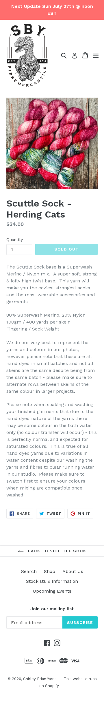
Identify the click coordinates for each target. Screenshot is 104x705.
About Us (72, 571)
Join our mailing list (52, 608)
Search (29, 571)
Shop (49, 571)
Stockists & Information (52, 581)
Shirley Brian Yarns (40, 679)
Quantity (14, 239)
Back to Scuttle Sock (56, 551)
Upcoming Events (52, 591)
